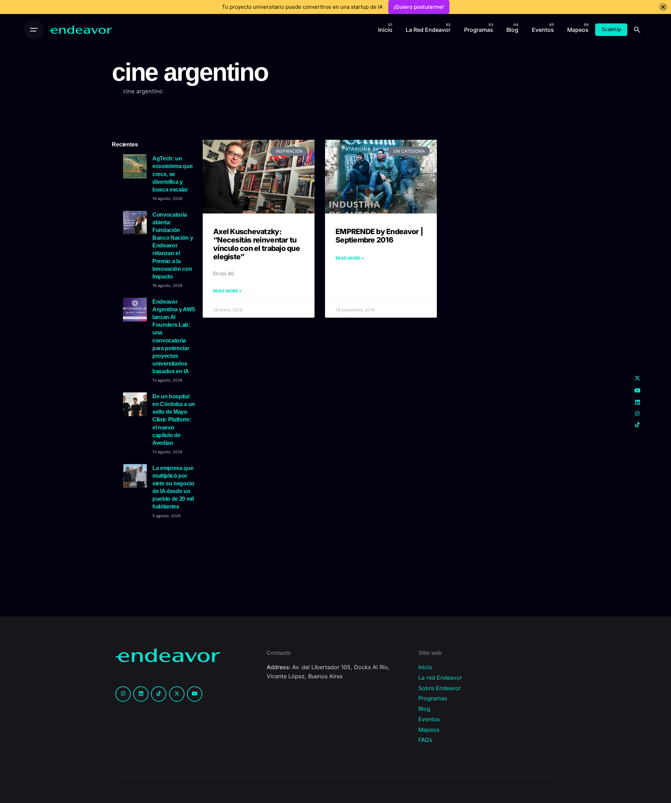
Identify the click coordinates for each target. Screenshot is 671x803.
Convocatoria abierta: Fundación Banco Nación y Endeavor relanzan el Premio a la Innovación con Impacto (172, 245)
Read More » (227, 291)
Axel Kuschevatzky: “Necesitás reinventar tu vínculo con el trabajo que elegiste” (256, 244)
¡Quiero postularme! (419, 6)
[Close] (663, 7)
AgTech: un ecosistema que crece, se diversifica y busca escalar (172, 174)
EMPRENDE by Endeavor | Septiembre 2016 (379, 235)
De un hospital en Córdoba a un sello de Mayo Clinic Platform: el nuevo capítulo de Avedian (173, 419)
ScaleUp (611, 29)
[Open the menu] (34, 29)
